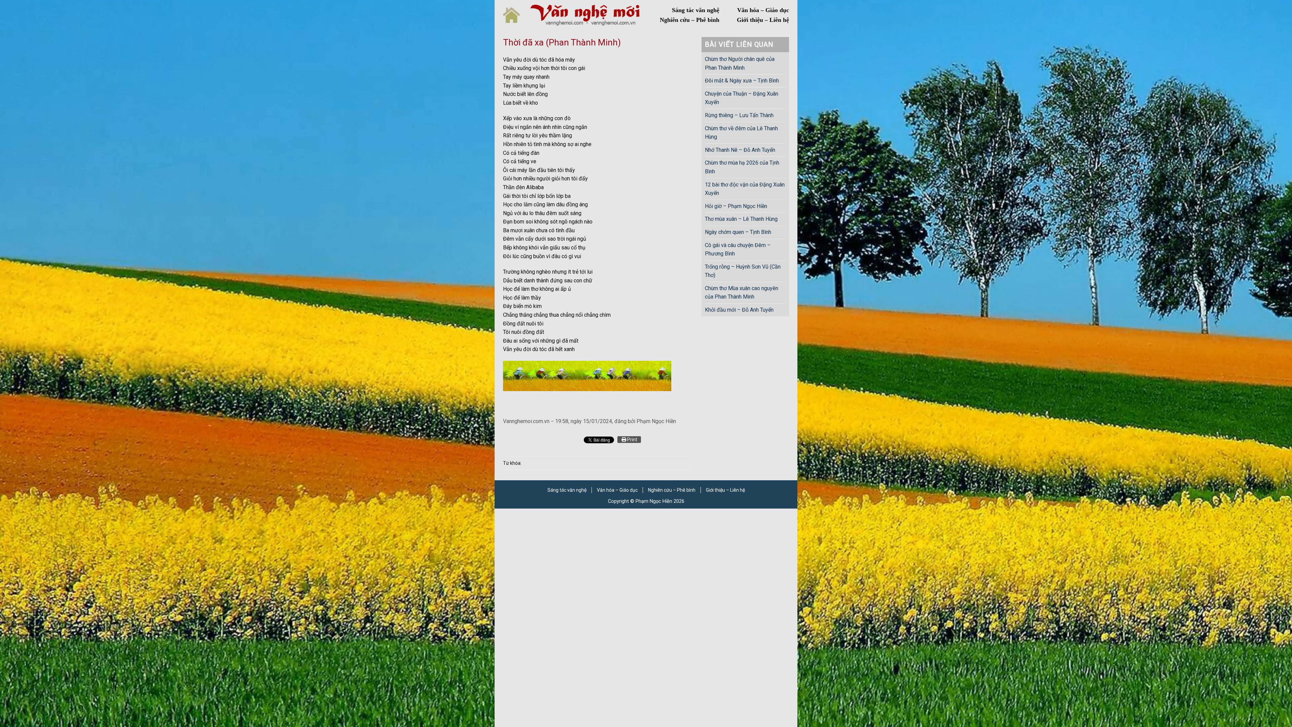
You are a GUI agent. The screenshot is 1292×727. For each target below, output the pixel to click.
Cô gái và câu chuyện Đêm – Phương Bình (737, 249)
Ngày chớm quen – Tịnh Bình (738, 232)
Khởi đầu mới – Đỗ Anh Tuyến (739, 310)
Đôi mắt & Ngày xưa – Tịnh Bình (742, 80)
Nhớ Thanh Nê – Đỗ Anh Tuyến (740, 150)
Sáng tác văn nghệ (695, 10)
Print (631, 439)
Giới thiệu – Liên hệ (763, 19)
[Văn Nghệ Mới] (585, 15)
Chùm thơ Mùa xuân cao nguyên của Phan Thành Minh (741, 292)
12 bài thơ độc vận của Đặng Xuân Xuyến (745, 189)
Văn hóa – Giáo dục (763, 10)
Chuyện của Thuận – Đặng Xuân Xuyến (741, 98)
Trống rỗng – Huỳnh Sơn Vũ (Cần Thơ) (743, 271)
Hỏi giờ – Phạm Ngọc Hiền (736, 206)
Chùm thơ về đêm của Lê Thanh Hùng (741, 132)
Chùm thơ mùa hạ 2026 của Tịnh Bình (742, 167)
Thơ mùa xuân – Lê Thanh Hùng (741, 219)
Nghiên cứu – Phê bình (689, 19)
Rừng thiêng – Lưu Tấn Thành (739, 115)
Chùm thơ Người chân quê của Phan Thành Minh (740, 63)
